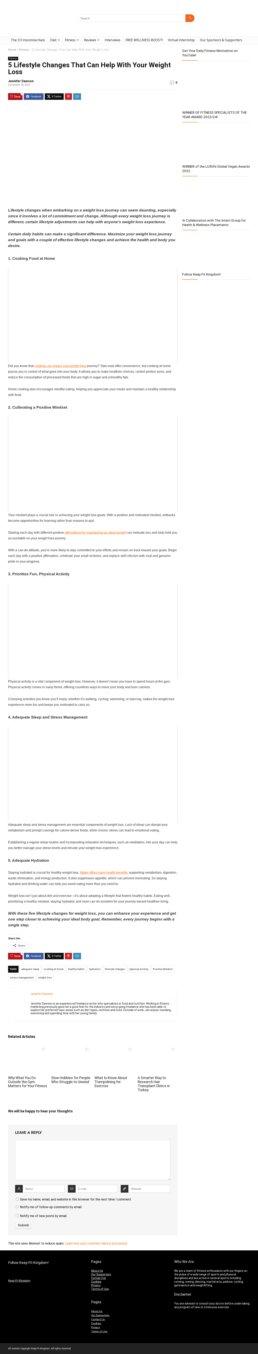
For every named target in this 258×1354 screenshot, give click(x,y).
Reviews (90, 40)
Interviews (112, 40)
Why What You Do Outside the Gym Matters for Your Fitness (27, 1082)
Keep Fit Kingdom (19, 1280)
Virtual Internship (181, 40)
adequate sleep (30, 969)
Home (12, 50)
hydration (94, 969)
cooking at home (53, 969)
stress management (22, 977)
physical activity (138, 969)
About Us (97, 1270)
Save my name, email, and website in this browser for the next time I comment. (76, 1199)
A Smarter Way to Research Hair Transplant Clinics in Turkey (154, 1084)
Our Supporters (101, 1274)
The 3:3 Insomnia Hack (28, 40)
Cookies (96, 1281)
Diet (53, 40)
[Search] (190, 18)
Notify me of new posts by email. (43, 1216)
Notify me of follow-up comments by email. (51, 1207)
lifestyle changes (115, 969)
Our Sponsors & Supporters (221, 40)
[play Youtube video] (92, 315)
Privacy (96, 1285)
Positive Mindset (163, 969)
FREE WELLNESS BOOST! (144, 40)
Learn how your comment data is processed (96, 1243)
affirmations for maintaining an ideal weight (95, 532)
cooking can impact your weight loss (60, 366)
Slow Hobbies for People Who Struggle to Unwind (70, 1080)
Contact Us (98, 1278)
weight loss (45, 977)
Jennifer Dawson (21, 81)
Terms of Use (100, 1289)
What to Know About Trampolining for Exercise (111, 1082)
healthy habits (76, 969)
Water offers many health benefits (103, 872)
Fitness (70, 40)
